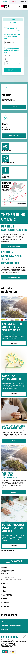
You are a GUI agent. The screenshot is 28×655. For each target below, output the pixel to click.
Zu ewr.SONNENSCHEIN (14, 246)
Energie (5, 2)
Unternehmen (23, 2)
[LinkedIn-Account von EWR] (5, 615)
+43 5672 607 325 (9, 577)
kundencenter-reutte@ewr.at (12, 579)
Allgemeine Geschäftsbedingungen (11, 625)
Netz (4, 591)
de (10, 652)
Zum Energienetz (21, 203)
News (5, 599)
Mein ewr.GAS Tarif (14, 135)
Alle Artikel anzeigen (7, 551)
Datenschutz (5, 629)
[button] (20, 6)
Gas (4, 587)
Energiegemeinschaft (14, 277)
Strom (5, 583)
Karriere (6, 602)
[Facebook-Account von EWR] (2, 615)
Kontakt (6, 606)
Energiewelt (7, 595)
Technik (14, 2)
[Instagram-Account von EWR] (9, 615)
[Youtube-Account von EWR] (12, 615)
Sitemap (4, 622)
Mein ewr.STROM (14, 106)
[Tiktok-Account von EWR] (16, 615)
